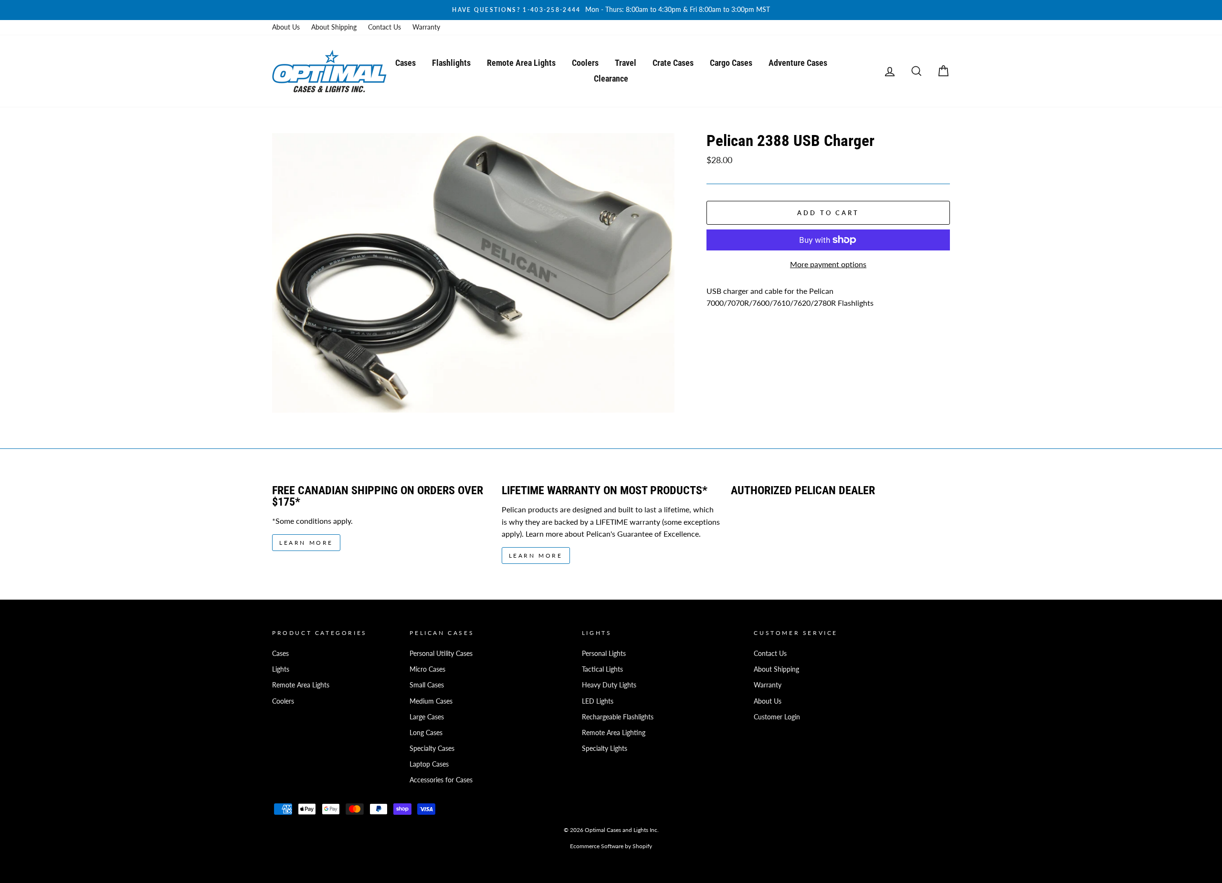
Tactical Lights (602, 669)
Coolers (585, 63)
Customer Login (777, 717)
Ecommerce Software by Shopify (611, 846)
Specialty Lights (604, 748)
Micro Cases (427, 669)
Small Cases (427, 685)
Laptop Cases (429, 764)
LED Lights (597, 701)
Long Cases (426, 733)
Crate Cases (673, 63)
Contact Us (384, 27)
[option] (611, 10)
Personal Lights (604, 653)
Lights (280, 669)
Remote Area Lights (521, 63)
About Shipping (334, 27)
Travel (625, 63)
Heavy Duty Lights (609, 685)
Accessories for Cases (441, 780)
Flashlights (451, 63)
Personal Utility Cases (441, 653)
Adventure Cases (798, 63)
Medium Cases (431, 701)
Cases (405, 63)
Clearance (611, 78)
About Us (286, 27)
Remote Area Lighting (613, 733)
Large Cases (427, 717)
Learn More (306, 542)
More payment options (828, 264)
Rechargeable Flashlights (617, 717)
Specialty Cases (432, 748)
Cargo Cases (731, 63)
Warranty (426, 27)
